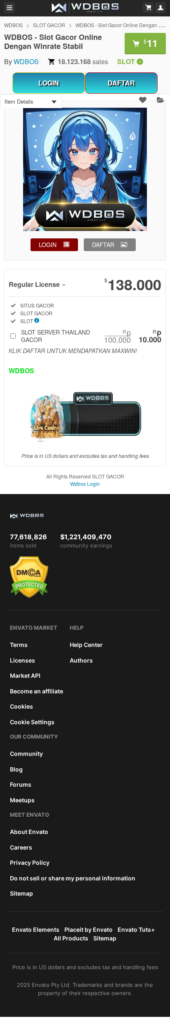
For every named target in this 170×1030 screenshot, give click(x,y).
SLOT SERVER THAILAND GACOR (91, 335)
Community (26, 753)
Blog (16, 769)
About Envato (29, 831)
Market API (25, 675)
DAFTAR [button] (103, 244)
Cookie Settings (32, 721)
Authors (81, 660)
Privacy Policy (30, 862)
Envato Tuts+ (136, 929)
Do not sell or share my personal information (72, 878)
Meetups (22, 800)
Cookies (21, 706)
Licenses (22, 660)
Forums (20, 784)
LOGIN (48, 83)
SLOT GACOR (49, 24)
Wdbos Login (85, 483)
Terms (19, 644)
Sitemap (21, 893)
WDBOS (13, 24)
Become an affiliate (36, 691)
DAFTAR (121, 83)
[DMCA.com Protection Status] (29, 596)
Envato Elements (35, 929)
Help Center (86, 644)
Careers (21, 847)
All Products (71, 938)
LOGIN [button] (48, 244)
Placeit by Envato (88, 929)
